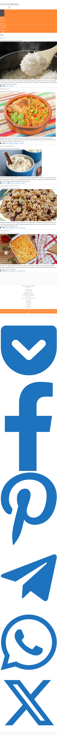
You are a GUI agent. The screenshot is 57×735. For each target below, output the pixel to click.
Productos (2, 17)
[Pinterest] (29, 545)
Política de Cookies (28, 294)
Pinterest (28, 306)
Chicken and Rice (4, 88)
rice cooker (11, 86)
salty (22, 143)
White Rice (3, 38)
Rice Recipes (3, 25)
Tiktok (28, 305)
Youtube (28, 301)
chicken (11, 143)
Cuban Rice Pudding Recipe (7, 146)
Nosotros (28, 287)
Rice (2, 86)
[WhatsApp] (29, 673)
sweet (23, 183)
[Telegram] (29, 609)
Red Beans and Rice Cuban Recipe (9, 185)
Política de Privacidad (28, 295)
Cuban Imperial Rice (5, 230)
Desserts (2, 20)
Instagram (28, 302)
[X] (29, 730)
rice (7, 86)
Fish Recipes (3, 27)
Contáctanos (28, 291)
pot (5, 86)
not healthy (16, 143)
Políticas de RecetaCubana (29, 298)
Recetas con (3, 23)
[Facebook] (29, 470)
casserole (6, 143)
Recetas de (2, 19)
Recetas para (3, 30)
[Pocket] (29, 381)
